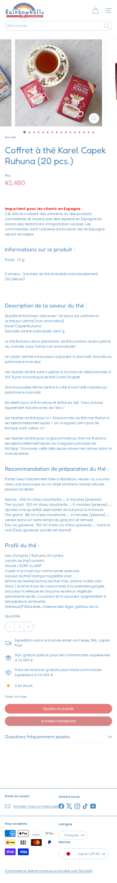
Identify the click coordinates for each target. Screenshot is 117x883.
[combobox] (58, 26)
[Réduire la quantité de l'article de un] (10, 627)
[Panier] (95, 10)
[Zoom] (94, 118)
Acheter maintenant (58, 721)
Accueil (10, 137)
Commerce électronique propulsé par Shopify (49, 871)
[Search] (106, 26)
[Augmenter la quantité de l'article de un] (29, 627)
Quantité (12, 616)
